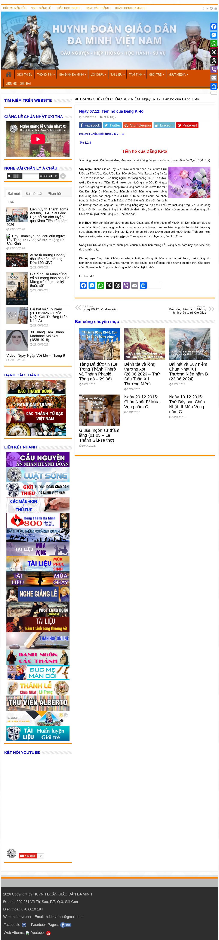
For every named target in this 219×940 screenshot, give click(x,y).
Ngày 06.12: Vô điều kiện (100, 308)
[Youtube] (216, 8)
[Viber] (214, 69)
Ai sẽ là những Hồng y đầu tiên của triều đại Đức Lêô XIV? (47, 259)
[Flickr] (207, 8)
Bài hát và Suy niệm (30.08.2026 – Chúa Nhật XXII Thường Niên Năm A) (48, 315)
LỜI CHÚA (97, 74)
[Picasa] (211, 8)
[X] (214, 52)
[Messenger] (214, 35)
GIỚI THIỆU (24, 74)
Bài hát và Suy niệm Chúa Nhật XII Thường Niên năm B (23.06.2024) (188, 371)
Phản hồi (55, 194)
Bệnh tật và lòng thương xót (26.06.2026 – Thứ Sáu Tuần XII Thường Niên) (142, 374)
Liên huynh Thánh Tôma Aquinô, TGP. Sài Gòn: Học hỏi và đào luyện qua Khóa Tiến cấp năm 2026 (37, 217)
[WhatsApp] (214, 43)
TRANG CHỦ (8, 74)
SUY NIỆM (131, 99)
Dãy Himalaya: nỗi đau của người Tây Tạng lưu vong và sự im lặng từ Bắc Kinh (35, 240)
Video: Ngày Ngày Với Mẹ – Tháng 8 (35, 355)
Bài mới (14, 194)
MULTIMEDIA (177, 74)
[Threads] (214, 61)
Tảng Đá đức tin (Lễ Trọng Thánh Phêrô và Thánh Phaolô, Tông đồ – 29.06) (98, 371)
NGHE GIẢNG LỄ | (41, 8)
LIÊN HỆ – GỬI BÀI (18, 83)
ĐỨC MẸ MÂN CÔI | (15, 8)
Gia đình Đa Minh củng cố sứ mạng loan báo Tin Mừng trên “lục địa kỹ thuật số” (49, 280)
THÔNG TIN (44, 74)
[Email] (214, 78)
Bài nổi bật (33, 194)
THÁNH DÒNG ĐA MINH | (130, 8)
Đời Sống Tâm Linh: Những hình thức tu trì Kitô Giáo (187, 309)
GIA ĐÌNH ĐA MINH (71, 74)
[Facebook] (203, 8)
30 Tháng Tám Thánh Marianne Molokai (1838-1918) (47, 336)
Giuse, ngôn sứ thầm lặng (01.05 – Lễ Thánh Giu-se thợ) (99, 435)
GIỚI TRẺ (155, 74)
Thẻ (11, 202)
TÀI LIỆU (116, 74)
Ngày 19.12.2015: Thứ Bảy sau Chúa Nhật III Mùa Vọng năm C (187, 404)
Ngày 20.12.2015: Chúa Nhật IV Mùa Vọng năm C (142, 402)
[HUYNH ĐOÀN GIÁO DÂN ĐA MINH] (109, 41)
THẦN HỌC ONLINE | (68, 8)
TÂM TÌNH (135, 74)
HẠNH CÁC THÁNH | (98, 8)
